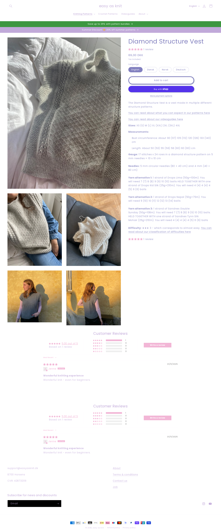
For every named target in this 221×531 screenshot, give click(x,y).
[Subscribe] (58, 503)
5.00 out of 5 (70, 343)
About (117, 468)
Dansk (150, 69)
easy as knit (98, 528)
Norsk (165, 69)
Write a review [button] (157, 345)
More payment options (161, 96)
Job (115, 487)
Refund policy (113, 528)
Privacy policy (129, 528)
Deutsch (181, 69)
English (135, 69)
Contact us (120, 480)
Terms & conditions (125, 474)
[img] (50, 364)
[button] (10, 6)
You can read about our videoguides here (155, 119)
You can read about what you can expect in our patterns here (169, 113)
